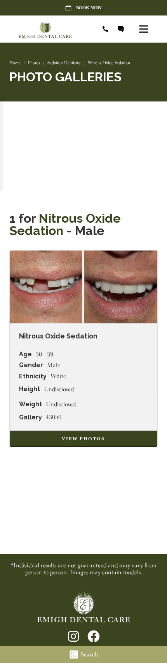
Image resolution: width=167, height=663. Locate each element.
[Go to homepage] (53, 29)
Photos (34, 62)
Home (15, 62)
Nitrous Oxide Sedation (65, 224)
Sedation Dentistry (63, 62)
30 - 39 (44, 354)
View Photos (83, 438)
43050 (53, 417)
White (58, 376)
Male (53, 365)
